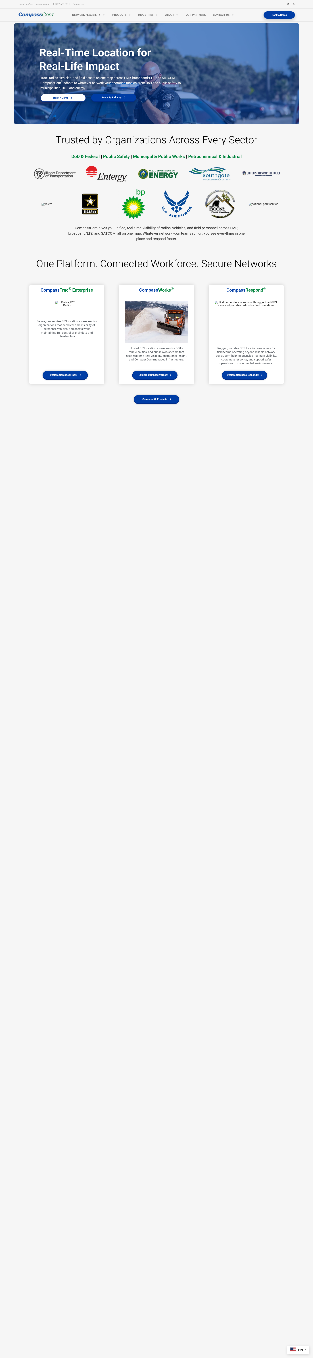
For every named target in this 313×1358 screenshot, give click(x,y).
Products (119, 14)
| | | (156, 156)
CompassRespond (246, 374)
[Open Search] (294, 5)
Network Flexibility (86, 14)
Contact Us (221, 14)
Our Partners (196, 14)
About (169, 14)
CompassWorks (157, 374)
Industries (145, 14)
